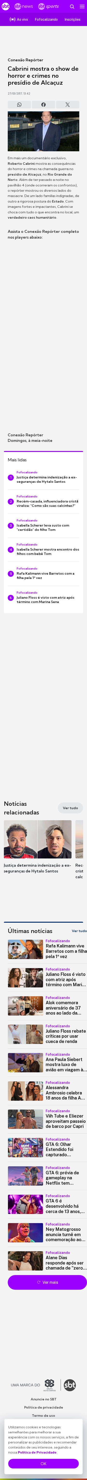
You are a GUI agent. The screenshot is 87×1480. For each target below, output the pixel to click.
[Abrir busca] (72, 6)
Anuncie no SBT (44, 1399)
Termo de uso (43, 1415)
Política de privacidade (43, 1407)
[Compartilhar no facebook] (43, 104)
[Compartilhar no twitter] (67, 104)
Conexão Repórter (25, 59)
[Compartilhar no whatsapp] (19, 104)
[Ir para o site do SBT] (70, 1385)
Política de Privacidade (37, 1452)
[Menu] (82, 6)
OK (43, 1463)
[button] (38, 851)
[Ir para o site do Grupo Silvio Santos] (36, 1385)
